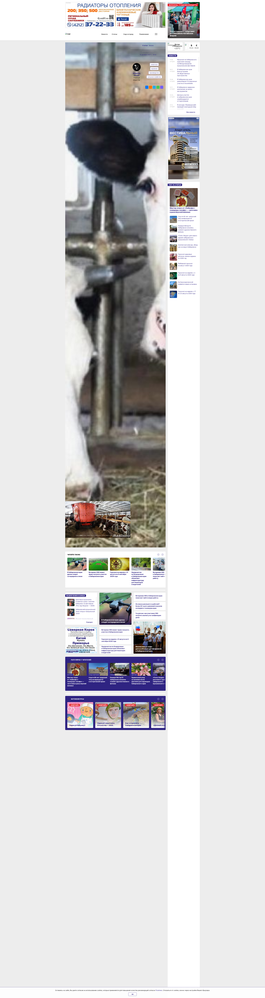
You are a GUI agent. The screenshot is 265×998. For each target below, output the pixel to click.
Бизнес (151, 45)
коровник (154, 68)
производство (154, 73)
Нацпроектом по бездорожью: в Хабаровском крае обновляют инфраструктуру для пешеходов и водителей (113, 651)
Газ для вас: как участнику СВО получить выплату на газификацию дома (148, 617)
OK (133, 994)
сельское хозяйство (154, 77)
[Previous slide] (158, 556)
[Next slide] (162, 556)
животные (154, 64)
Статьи (145, 45)
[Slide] (77, 537)
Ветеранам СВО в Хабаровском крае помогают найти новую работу (149, 599)
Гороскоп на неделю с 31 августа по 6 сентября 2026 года (115, 642)
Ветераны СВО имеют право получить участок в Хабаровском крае (115, 633)
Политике (159, 990)
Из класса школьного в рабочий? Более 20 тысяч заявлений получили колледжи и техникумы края (149, 608)
